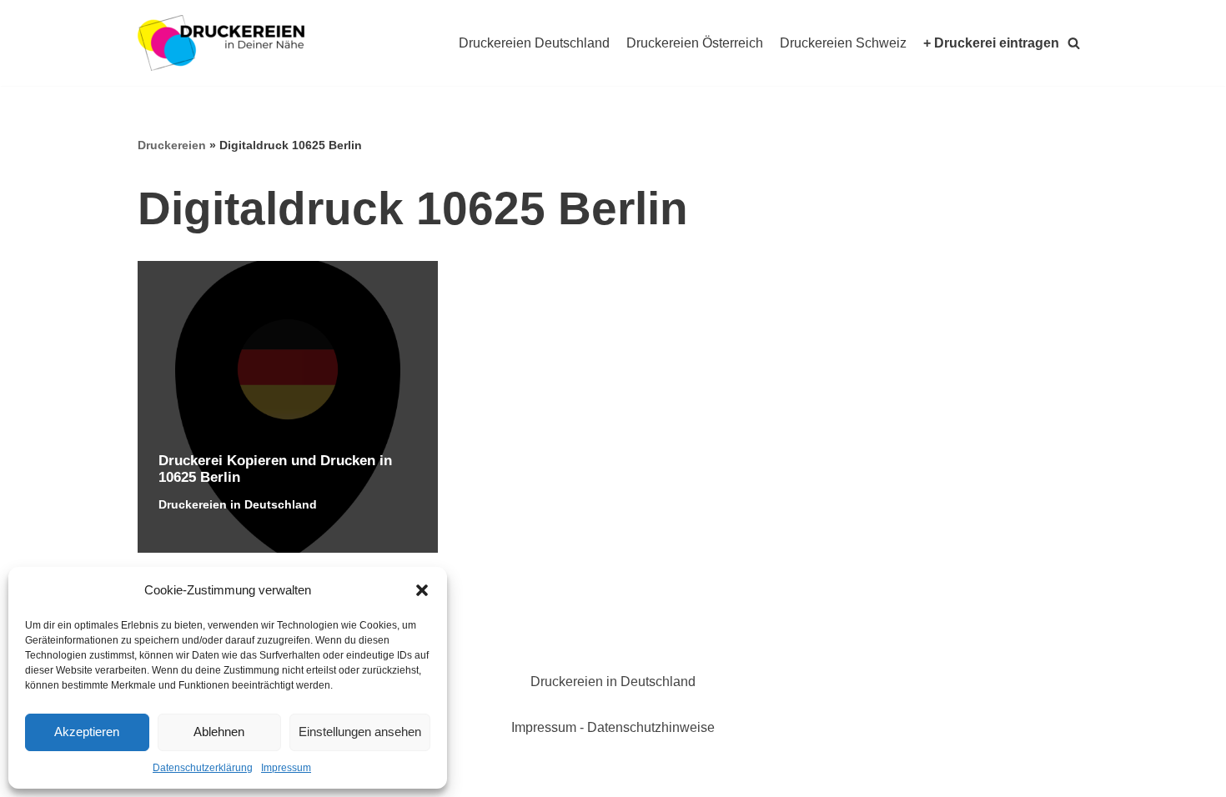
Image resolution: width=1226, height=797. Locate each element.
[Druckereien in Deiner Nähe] (221, 43)
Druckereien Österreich (694, 43)
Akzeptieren (86, 731)
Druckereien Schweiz (843, 43)
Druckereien (172, 145)
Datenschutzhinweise (651, 727)
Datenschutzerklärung (203, 768)
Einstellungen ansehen (360, 731)
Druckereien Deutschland (534, 43)
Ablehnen (218, 731)
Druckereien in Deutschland (237, 504)
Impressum (286, 768)
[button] (422, 590)
